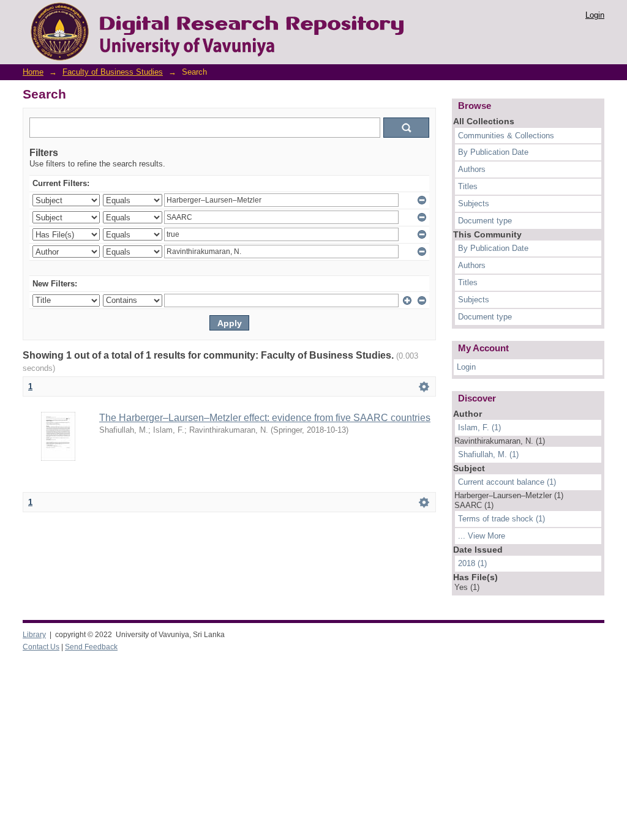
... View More (481, 535)
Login (594, 15)
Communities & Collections (506, 135)
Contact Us (41, 647)
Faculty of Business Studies (112, 72)
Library (34, 634)
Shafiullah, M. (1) (488, 454)
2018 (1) (472, 563)
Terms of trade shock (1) (501, 518)
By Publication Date (493, 152)
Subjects (473, 203)
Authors (472, 169)
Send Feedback (91, 647)
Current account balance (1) (507, 482)
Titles (468, 186)
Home (33, 72)
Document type (485, 220)
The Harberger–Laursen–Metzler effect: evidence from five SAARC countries (264, 417)
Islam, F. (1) (479, 427)
